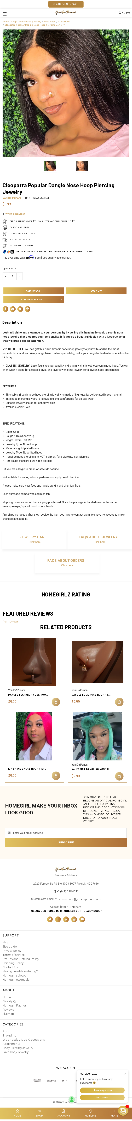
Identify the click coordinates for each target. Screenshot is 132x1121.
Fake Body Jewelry (16, 1052)
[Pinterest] (27, 308)
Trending (10, 1035)
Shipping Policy (13, 963)
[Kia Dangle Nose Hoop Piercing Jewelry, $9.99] (34, 736)
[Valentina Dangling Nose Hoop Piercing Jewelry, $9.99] (98, 736)
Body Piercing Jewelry (18, 1048)
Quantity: (10, 268)
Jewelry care (33, 537)
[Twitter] (20, 308)
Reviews (8, 1009)
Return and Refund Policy (21, 959)
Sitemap (8, 1013)
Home (7, 997)
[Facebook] (5, 308)
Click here (35, 542)
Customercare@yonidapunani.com (78, 899)
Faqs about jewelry (98, 537)
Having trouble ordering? (20, 971)
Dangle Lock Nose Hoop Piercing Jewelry (91, 694)
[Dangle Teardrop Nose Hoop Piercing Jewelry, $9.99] (34, 662)
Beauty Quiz (11, 1001)
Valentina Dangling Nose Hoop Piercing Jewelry (91, 769)
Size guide (10, 946)
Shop (6, 1031)
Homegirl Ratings (14, 1005)
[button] (14, 214)
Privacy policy (12, 950)
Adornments (11, 1043)
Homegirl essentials (16, 979)
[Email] (12, 308)
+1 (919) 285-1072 (68, 891)
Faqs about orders (65, 561)
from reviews (11, 621)
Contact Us (10, 967)
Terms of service (14, 954)
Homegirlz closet (14, 975)
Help (6, 942)
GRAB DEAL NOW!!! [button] (66, 4)
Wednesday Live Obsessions (24, 1039)
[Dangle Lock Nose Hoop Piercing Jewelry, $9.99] (98, 662)
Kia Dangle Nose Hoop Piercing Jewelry (28, 768)
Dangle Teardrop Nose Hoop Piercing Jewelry (28, 694)
